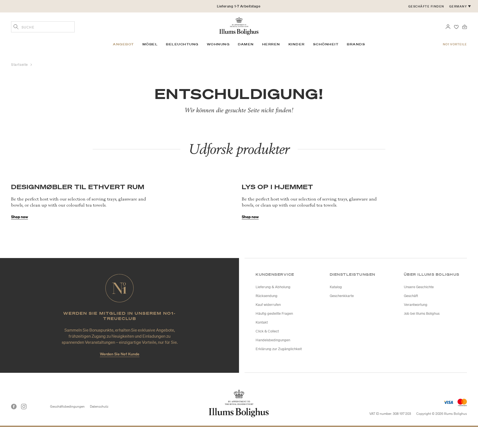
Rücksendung (266, 295)
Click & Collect (267, 331)
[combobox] (43, 26)
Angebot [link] (123, 44)
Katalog (336, 287)
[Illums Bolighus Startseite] (239, 25)
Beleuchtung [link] (182, 44)
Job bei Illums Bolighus (422, 313)
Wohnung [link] (218, 44)
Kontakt (262, 322)
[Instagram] (24, 406)
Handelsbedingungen (273, 340)
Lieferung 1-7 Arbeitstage (239, 6)
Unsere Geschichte (419, 287)
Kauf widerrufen (268, 304)
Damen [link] (246, 44)
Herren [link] (271, 44)
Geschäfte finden (426, 6)
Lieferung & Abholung (273, 287)
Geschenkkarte (342, 295)
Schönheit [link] (326, 44)
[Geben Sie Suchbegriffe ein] (16, 27)
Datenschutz (99, 406)
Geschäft (411, 295)
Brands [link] (356, 44)
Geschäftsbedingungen (67, 406)
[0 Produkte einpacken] (464, 26)
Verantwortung (415, 304)
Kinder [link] (297, 44)
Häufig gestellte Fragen (274, 313)
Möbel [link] (150, 44)
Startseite (20, 64)
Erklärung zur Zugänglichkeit (279, 349)
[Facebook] (14, 406)
